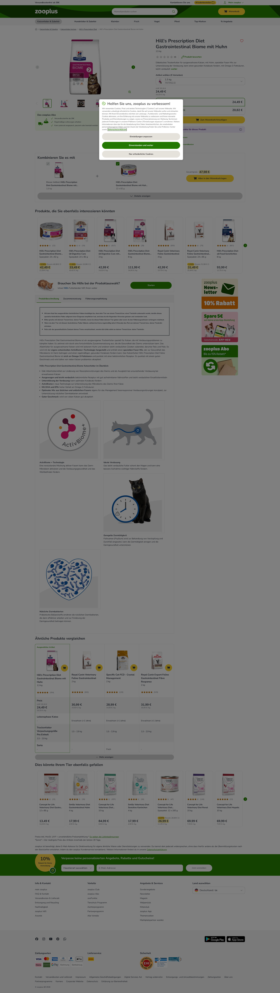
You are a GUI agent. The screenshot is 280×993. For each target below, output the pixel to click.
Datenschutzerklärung (117, 129)
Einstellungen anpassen (141, 136)
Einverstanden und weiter (141, 145)
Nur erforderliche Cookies (141, 154)
